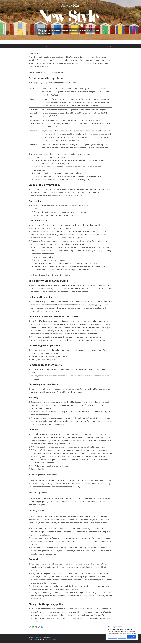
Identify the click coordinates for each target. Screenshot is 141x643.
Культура (53, 46)
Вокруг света (76, 46)
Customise (112, 637)
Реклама (84, 46)
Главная (32, 46)
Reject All (122, 637)
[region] (122, 632)
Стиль (60, 46)
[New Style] (70, 1)
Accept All (131, 637)
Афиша (39, 46)
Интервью (67, 46)
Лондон (45, 46)
